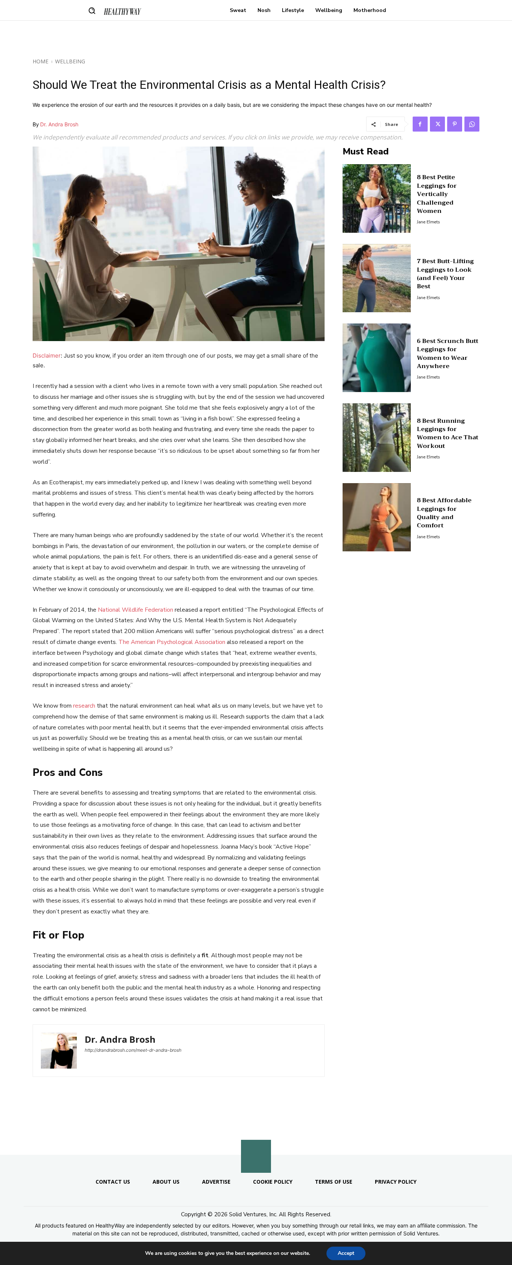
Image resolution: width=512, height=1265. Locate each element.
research (84, 706)
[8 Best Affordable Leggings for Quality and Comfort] (377, 517)
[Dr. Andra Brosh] (59, 1051)
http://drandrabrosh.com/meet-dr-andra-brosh (133, 1050)
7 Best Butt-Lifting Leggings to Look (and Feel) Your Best (445, 274)
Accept (346, 1253)
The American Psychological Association (171, 642)
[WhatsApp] (471, 124)
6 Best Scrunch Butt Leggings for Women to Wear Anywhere (447, 353)
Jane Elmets (428, 222)
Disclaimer (47, 355)
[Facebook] (420, 124)
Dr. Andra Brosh (59, 124)
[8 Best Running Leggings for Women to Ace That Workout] (377, 437)
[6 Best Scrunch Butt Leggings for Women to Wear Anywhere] (377, 357)
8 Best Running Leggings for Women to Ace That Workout (447, 433)
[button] (91, 10)
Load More (256, 1137)
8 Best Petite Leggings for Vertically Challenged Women (437, 194)
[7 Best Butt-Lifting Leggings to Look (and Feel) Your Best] (377, 278)
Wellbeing (70, 61)
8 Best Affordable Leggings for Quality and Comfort (444, 513)
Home (40, 61)
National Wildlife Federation (135, 610)
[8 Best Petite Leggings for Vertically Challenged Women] (377, 198)
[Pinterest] (454, 124)
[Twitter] (437, 124)
